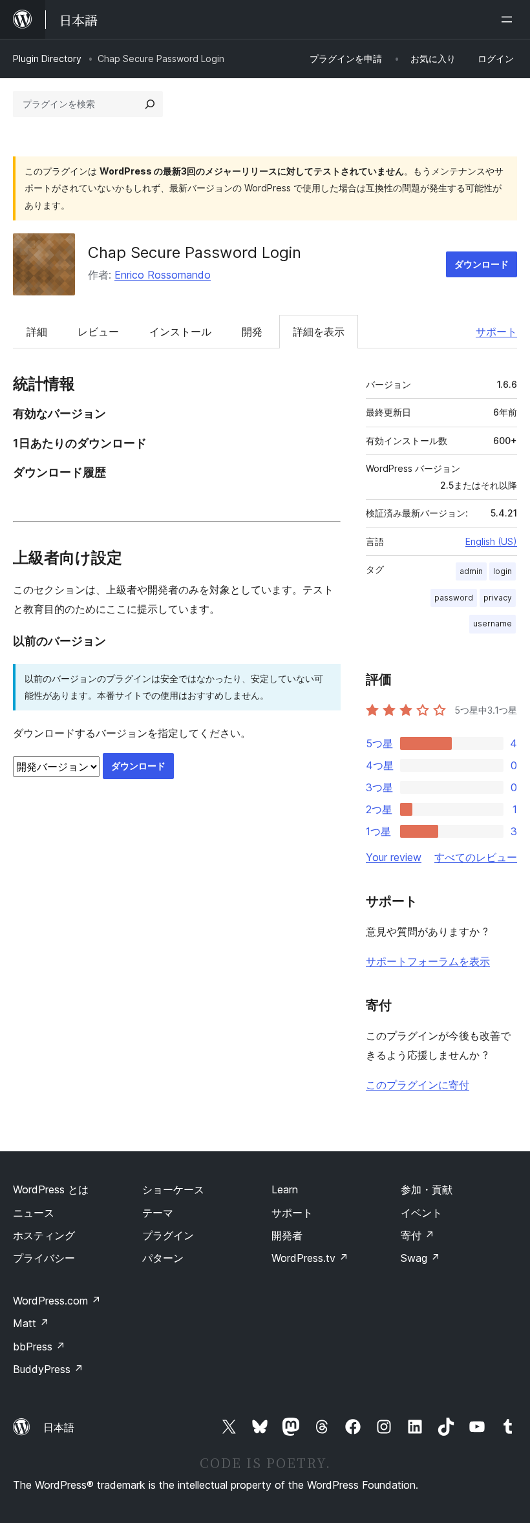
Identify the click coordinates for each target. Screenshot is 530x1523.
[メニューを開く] (509, 19)
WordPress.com (57, 1300)
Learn (284, 1189)
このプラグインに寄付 (417, 1084)
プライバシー (44, 1257)
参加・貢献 (426, 1189)
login (502, 571)
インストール (180, 331)
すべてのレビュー (475, 857)
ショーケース (173, 1189)
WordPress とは (51, 1189)
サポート (496, 331)
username (492, 623)
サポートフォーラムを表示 (428, 961)
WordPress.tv (309, 1257)
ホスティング (44, 1235)
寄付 (417, 1235)
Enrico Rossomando (162, 274)
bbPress (39, 1346)
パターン (163, 1257)
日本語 (58, 1427)
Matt (31, 1323)
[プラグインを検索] (150, 104)
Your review (393, 857)
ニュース (33, 1212)
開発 (252, 331)
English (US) (491, 541)
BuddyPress (48, 1369)
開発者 (286, 1235)
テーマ (157, 1212)
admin (471, 571)
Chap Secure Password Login (194, 252)
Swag (420, 1257)
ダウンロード (481, 264)
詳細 (36, 331)
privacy (497, 597)
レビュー (98, 331)
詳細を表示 (318, 331)
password (453, 597)
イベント (421, 1212)
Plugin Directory (47, 58)
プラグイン (168, 1235)
